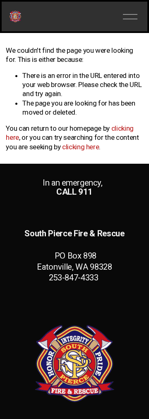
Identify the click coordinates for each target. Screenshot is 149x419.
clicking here (80, 147)
